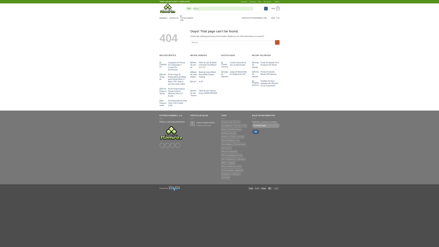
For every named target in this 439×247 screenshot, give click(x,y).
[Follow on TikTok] (172, 145)
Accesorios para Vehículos (231, 122)
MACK (224, 163)
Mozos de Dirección (228, 166)
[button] (276, 1)
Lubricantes (241, 159)
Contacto (253, 2)
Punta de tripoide (227, 170)
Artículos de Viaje (240, 126)
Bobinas (224, 129)
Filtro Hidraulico (227, 144)
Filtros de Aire (226, 148)
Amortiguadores (227, 126)
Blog (259, 2)
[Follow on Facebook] (162, 145)
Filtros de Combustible (229, 152)
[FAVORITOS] (259, 8)
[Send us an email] (177, 145)
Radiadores (239, 170)
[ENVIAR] (251, 9)
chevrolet (240, 137)
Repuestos (236, 174)
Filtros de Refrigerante (229, 155)
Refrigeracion (226, 174)
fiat (238, 140)
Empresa (244, 2)
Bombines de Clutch (228, 137)
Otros (239, 166)
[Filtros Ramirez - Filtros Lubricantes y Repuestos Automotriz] (170, 8)
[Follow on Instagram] (167, 145)
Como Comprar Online (205, 123)
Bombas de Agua (235, 129)
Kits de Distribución (228, 159)
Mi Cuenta (267, 2)
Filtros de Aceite (239, 144)
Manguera (231, 163)
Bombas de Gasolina (229, 133)
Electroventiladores (228, 140)
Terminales (225, 178)
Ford (240, 155)
